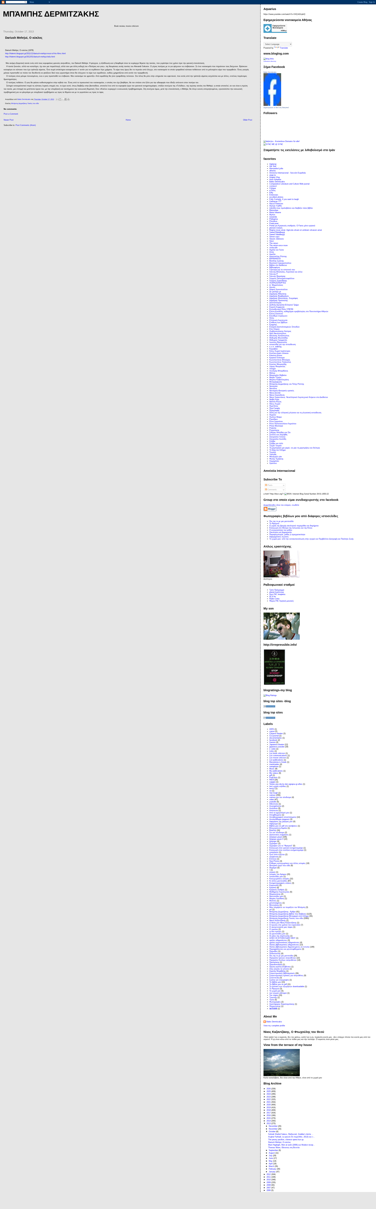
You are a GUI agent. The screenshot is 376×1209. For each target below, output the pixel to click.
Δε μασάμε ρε (275, 292)
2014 (269, 1121)
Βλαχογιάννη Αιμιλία (278, 828)
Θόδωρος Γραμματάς (278, 340)
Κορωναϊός (274, 885)
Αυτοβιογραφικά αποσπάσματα (282, 817)
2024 (269, 1094)
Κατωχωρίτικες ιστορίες (279, 879)
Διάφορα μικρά (275, 837)
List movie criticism (277, 758)
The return (273, 243)
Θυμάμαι (273, 868)
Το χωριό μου (275, 991)
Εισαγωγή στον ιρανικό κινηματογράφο (286, 848)
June (271, 1158)
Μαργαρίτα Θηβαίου (278, 375)
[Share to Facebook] (65, 99)
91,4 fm (272, 596)
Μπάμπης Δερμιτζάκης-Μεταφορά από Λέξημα (289, 916)
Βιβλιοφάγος (274, 267)
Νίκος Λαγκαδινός (277, 395)
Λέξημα (272, 369)
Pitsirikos (273, 221)
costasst (273, 186)
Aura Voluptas (275, 179)
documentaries (275, 738)
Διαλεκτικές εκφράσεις (278, 835)
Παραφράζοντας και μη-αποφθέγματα (285, 949)
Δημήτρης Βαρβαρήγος (279, 296)
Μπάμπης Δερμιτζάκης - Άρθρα (282, 912)
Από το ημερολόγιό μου (279, 813)
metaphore (273, 766)
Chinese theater (276, 733)
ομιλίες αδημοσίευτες (278, 940)
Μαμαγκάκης (275, 894)
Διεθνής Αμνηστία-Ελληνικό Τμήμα (284, 305)
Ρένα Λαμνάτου (276, 421)
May (271, 1161)
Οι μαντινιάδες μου (277, 934)
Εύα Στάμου (274, 329)
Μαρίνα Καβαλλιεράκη (279, 380)
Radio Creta (274, 599)
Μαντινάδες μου (276, 896)
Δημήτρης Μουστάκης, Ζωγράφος (283, 298)
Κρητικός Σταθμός (276, 890)
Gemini (272, 742)
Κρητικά (272, 887)
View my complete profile (274, 1026)
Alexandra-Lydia (276, 168)
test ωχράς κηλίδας (277, 786)
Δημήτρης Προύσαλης (278, 300)
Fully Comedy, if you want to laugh (284, 199)
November (273, 1129)
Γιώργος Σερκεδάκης (278, 281)
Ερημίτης (273, 325)
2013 (269, 1123)
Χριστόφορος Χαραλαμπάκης (281, 1004)
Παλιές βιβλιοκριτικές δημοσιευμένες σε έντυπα (289, 947)
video (271, 799)
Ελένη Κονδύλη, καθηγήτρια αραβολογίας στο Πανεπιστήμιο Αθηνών (298, 311)
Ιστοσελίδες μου (276, 876)
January (272, 1172)
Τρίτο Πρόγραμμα (276, 590)
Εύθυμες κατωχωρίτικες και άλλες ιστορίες (287, 863)
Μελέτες (272, 901)
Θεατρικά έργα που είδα (279, 865)
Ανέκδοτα (273, 808)
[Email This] (57, 99)
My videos (273, 773)
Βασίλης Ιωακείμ (276, 261)
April (271, 1164)
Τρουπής (273, 997)
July (271, 1155)
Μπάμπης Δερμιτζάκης (51, 14)
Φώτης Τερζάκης (276, 459)
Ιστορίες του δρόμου (277, 874)
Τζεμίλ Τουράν (275, 446)
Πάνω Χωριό (274, 404)
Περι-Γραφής (274, 408)
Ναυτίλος (273, 388)
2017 (269, 1113)
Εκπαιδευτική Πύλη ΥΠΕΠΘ (281, 309)
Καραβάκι (273, 349)
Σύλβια (272, 441)
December (273, 1126)
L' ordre (272, 749)
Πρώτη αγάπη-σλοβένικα (280, 967)
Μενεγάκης (274, 905)
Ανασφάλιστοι (275, 806)
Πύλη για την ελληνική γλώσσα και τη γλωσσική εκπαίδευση (295, 413)
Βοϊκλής (272, 830)
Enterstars (273, 195)
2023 (269, 1097)
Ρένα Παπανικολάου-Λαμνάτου (282, 424)
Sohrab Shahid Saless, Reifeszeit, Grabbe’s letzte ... (290, 1134)
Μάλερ (272, 373)
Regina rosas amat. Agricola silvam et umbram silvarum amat (295, 230)
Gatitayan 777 (275, 201)
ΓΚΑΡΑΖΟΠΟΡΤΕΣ (277, 283)
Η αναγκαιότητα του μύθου (280, 530)
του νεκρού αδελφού (278, 993)
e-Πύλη (272, 190)
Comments (272, 489)
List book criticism (277, 753)
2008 (269, 1185)
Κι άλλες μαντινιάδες (278, 881)
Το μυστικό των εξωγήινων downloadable (286, 986)
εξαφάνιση (273, 857)
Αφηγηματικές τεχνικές (279, 537)
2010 (269, 1179)
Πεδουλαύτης (275, 953)
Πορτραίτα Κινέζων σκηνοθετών (283, 960)
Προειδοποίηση (275, 964)
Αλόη (271, 252)
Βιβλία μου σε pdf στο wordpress (283, 826)
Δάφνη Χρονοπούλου (278, 289)
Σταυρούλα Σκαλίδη (277, 439)
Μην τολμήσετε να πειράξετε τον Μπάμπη (287, 907)
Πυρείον (272, 415)
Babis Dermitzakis (269, 72)
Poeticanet (273, 223)
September (274, 1150)
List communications (278, 755)
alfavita (272, 171)
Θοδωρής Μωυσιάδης (278, 338)
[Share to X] (62, 99)
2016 (269, 1115)
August (272, 1153)
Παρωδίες (273, 951)
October (272, 1131)
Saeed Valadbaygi (277, 234)
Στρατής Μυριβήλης (277, 971)
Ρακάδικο (273, 419)
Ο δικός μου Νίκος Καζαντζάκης (282, 923)
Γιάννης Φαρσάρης (277, 276)
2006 (269, 1190)
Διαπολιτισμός (275, 303)
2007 (269, 1188)
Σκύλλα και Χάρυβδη (278, 435)
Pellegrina (273, 219)
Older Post (247, 120)
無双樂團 (273, 1008)
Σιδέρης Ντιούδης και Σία (280, 432)
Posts (269, 485)
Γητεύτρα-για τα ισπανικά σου (282, 270)
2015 (269, 1118)
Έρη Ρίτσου (274, 861)
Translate (284, 48)
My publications (276, 771)
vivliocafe (273, 248)
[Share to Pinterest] (68, 99)
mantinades (274, 764)
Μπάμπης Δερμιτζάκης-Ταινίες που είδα (25, 103)
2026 (269, 1089)
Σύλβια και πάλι (276, 443)
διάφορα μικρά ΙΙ (276, 839)
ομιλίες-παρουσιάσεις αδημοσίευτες (284, 942)
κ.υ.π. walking (275, 347)
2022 (269, 1099)
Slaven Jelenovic (276, 239)
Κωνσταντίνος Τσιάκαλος (280, 362)
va (270, 791)
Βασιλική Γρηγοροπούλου (280, 263)
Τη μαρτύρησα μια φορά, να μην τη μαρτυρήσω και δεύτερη (294, 448)
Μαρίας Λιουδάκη (276, 898)
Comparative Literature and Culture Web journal (289, 184)
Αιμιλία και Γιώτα (276, 250)
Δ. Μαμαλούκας (276, 285)
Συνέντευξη (274, 978)
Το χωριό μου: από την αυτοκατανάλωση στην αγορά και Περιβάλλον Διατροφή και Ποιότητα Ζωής (311, 539)
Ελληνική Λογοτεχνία (278, 320)
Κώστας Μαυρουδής (278, 364)
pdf (270, 775)
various (272, 795)
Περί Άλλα (273, 406)
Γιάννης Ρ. (273, 274)
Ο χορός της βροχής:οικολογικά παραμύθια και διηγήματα (294, 526)
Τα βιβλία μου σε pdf (278, 984)
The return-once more (278, 245)
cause (272, 731)
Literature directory (269, 61)
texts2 (272, 788)
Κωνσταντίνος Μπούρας (279, 360)
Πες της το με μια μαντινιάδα (281, 521)
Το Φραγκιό (274, 523)
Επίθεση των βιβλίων (278, 322)
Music (272, 769)
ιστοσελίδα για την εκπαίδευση (282, 344)
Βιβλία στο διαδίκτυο (278, 265)
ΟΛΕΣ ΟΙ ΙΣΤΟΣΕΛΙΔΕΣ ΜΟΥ (282, 938)
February (273, 1169)
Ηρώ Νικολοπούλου (277, 333)
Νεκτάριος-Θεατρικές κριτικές (281, 391)
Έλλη (271, 318)
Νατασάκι (273, 386)
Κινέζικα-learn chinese (278, 353)
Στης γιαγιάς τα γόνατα (279, 969)
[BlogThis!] (60, 99)
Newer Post (9, 120)
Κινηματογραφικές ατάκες (280, 883)
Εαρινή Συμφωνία (276, 307)
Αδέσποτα (273, 804)
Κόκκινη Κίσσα (275, 355)
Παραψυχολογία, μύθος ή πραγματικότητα (287, 534)
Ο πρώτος (273, 929)
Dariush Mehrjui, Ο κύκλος (279, 1142)
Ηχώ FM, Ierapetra (277, 594)
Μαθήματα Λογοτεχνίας (279, 892)
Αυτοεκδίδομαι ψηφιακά (279, 819)
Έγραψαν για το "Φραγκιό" (280, 846)
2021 (269, 1102)
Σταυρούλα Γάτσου (277, 437)
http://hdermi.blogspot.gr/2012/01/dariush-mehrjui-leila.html (30, 57)
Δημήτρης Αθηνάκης (277, 294)
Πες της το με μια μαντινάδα (281, 956)
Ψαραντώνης (275, 1006)
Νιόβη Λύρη (274, 399)
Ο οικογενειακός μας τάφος (281, 927)
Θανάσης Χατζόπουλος (279, 336)
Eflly (271, 193)
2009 (269, 1182)
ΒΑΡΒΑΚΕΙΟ (275, 259)
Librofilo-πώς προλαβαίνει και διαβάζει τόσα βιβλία (291, 208)
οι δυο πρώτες (275, 931)
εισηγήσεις (273, 852)
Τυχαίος (272, 452)
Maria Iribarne (275, 212)
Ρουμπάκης (274, 430)
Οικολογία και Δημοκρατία (280, 532)
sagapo (272, 782)
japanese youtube (276, 747)
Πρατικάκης (274, 962)
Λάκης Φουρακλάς (277, 366)
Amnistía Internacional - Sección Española (287, 173)
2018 (269, 1110)
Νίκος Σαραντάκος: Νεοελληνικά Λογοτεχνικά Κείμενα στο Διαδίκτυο (298, 397)
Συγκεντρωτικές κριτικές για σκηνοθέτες (286, 975)
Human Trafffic (275, 206)
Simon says (274, 237)
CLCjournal (274, 736)
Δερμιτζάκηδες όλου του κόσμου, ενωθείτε (281, 505)
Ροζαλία (272, 428)
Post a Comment (11, 114)
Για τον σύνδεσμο (276, 832)
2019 (269, 1107)
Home (128, 120)
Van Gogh (273, 793)
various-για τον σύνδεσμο (280, 797)
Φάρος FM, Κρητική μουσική (281, 601)
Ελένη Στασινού (276, 314)
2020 (269, 1105)
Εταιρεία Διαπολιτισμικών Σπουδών (284, 327)
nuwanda (273, 217)
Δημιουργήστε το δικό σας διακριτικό (276, 107)
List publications (276, 760)
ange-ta (272, 175)
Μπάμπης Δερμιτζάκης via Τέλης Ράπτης (286, 384)
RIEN (271, 780)
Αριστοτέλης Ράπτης (278, 256)
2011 (269, 1177)
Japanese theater (276, 744)
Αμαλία (272, 254)
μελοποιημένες (275, 903)
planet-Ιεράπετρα (276, 592)
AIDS (271, 729)
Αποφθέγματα (275, 815)
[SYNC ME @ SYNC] (273, 144)
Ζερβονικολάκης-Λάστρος (280, 331)
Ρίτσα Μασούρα (276, 426)
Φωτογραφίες (275, 1002)
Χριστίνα (273, 463)
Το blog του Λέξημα (277, 450)
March (272, 1166)
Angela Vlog (274, 177)
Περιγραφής (274, 410)
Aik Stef (272, 166)
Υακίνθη (272, 454)
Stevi (271, 241)
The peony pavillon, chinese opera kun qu (286, 1139)
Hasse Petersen (276, 204)
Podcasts (273, 777)
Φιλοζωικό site (275, 457)
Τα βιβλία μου (275, 982)
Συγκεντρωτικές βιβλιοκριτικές (282, 973)
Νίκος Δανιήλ (275, 393)
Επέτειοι (272, 859)
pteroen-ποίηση (275, 228)
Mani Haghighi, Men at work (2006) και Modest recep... (291, 1145)
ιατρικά (272, 872)
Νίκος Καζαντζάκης (277, 920)
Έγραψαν (273, 843)
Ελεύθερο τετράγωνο (278, 316)
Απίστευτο (273, 810)
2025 (269, 1091)
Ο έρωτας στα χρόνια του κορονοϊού (284, 925)
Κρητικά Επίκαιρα (277, 358)
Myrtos (272, 215)
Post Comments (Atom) (26, 125)
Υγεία (271, 1000)
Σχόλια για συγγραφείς (279, 980)
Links (271, 751)
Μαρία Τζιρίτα (275, 377)
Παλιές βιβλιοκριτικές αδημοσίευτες (284, 945)
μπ (270, 909)
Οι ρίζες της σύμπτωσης (279, 936)
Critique (272, 188)
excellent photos (276, 197)
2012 (269, 1174)
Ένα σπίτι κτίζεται (277, 854)
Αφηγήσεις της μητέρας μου (281, 821)
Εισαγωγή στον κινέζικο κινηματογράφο (286, 850)
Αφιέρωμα (273, 824)
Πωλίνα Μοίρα (275, 417)
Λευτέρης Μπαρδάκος (278, 371)
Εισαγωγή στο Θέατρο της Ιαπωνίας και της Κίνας (290, 528)
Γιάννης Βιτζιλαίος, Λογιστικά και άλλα (285, 272)
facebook (273, 740)
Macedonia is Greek (277, 762)
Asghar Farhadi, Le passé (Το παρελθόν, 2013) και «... (291, 1137)
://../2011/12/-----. (35, 53)
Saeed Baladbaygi (277, 232)
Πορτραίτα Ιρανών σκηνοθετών (282, 958)
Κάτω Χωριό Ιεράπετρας (279, 351)
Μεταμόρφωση (275, 382)
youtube (272, 802)
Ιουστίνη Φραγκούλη (278, 342)
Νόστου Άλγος (275, 402)
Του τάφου (273, 995)
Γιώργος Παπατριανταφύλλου (281, 278)
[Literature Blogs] (268, 59)
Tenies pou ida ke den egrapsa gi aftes (285, 784)
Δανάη (272, 287)
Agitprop (272, 164)
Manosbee (273, 210)
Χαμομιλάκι (274, 461)
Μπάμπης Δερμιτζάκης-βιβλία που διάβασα (287, 914)
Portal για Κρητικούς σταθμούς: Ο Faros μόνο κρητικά (292, 226)
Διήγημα (272, 841)
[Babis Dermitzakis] (272, 105)
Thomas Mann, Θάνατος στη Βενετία (284, 1147)
